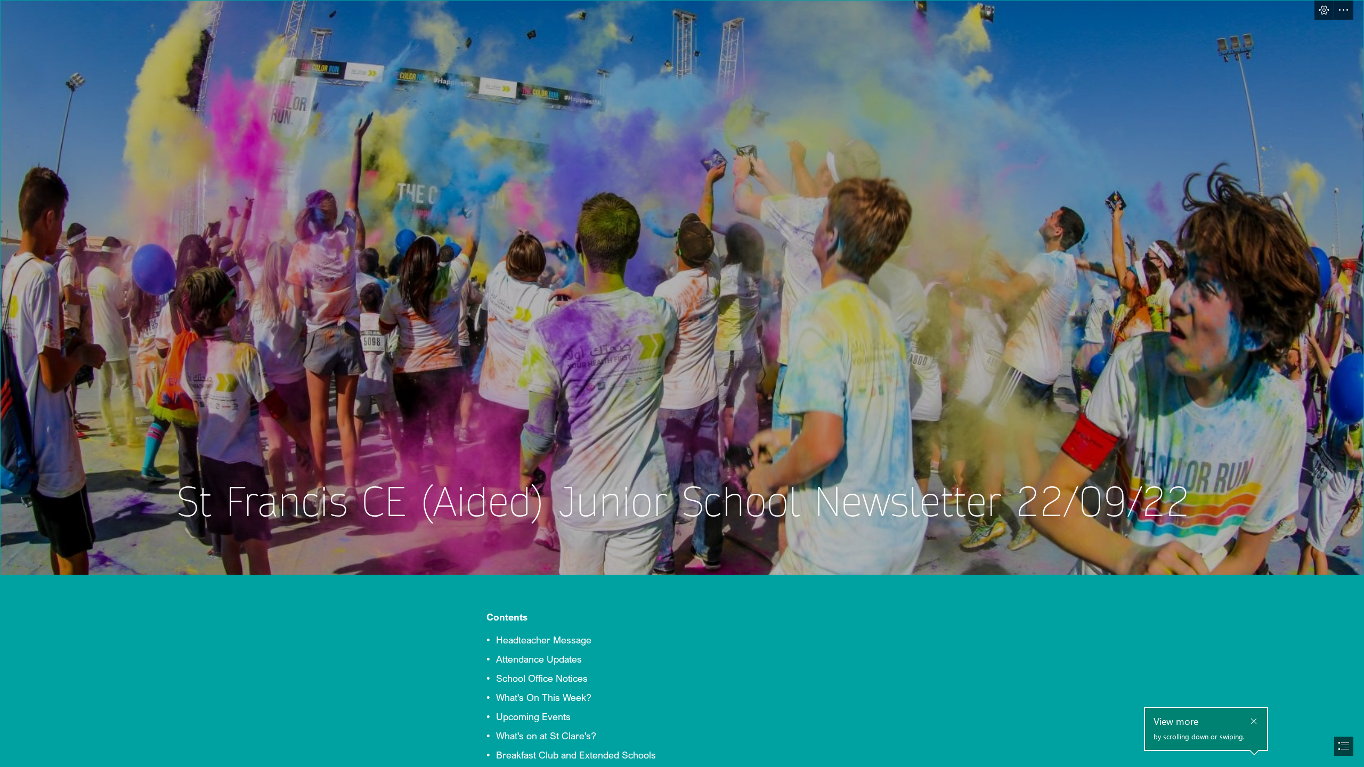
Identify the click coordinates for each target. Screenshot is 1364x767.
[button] (1324, 10)
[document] (682, 383)
